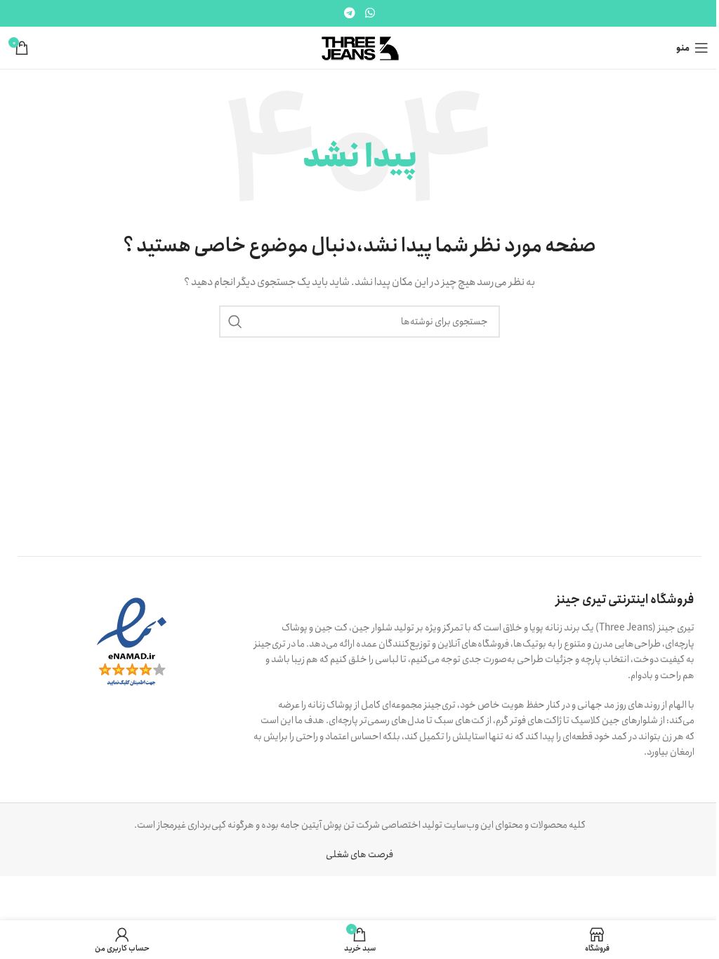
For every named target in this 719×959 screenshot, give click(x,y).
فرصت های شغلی (359, 854)
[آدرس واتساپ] (369, 13)
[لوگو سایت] (360, 47)
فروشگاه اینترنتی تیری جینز (625, 599)
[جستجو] (235, 321)
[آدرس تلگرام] (350, 13)
